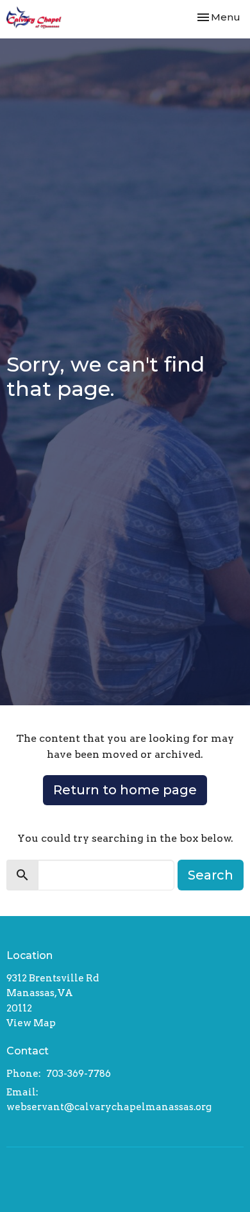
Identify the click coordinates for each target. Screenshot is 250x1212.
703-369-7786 (78, 1073)
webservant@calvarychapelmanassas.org (109, 1107)
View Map (31, 1023)
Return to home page (125, 790)
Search (210, 875)
